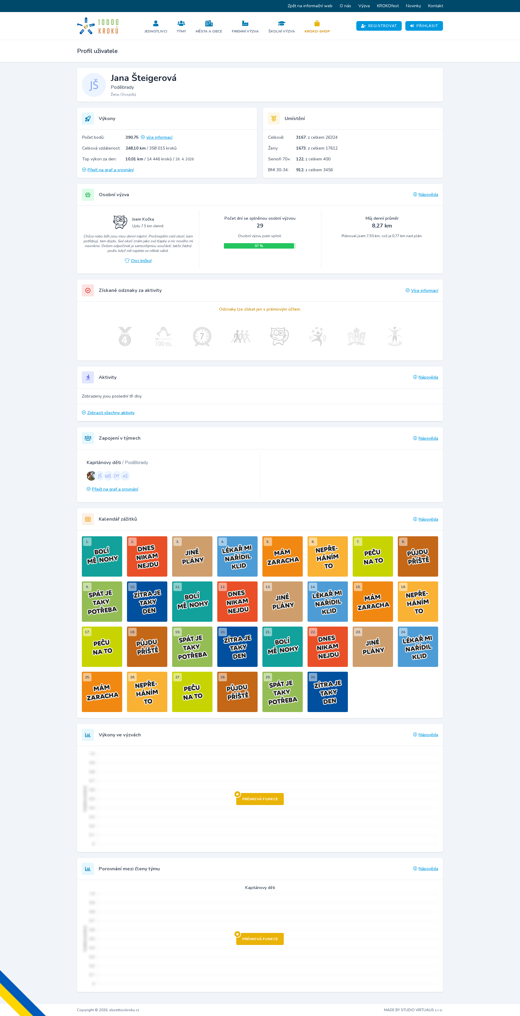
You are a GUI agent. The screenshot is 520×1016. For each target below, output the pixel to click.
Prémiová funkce (260, 799)
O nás (345, 6)
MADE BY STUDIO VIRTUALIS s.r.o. (413, 1010)
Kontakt (435, 6)
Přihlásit (427, 25)
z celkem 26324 (317, 137)
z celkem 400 (313, 159)
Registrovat (382, 25)
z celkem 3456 (314, 170)
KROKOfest (388, 6)
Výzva (364, 6)
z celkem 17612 (317, 148)
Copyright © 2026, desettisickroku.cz (108, 1010)
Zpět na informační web (310, 6)
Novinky (413, 6)
